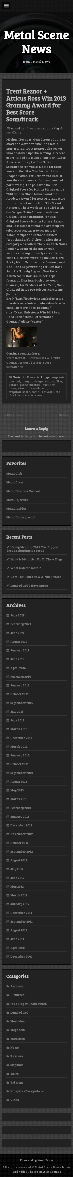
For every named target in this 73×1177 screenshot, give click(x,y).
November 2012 (21, 834)
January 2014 (20, 755)
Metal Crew (15, 482)
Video (14, 1100)
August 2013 (18, 781)
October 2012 (19, 843)
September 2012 (21, 851)
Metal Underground (20, 517)
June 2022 (17, 633)
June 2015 (17, 720)
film (58, 381)
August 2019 (18, 641)
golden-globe (18, 385)
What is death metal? (25, 568)
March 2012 (18, 895)
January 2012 (19, 904)
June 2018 (17, 659)
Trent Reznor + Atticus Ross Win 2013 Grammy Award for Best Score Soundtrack (33, 362)
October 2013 (19, 764)
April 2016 (18, 668)
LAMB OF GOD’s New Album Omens (35, 577)
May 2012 (17, 886)
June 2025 (17, 615)
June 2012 (17, 878)
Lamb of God (19, 1012)
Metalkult (12, 132)
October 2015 (19, 694)
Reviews (16, 1056)
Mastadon (17, 1021)
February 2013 (20, 808)
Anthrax (16, 986)
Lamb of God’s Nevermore (29, 585)
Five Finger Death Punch (28, 1004)
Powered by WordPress (36, 1160)
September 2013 (21, 773)
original (48, 388)
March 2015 (18, 729)
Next (63, 415)
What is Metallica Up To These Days (36, 559)
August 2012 (18, 860)
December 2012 (21, 825)
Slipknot (16, 1065)
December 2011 (21, 913)
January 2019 (20, 650)
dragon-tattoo (44, 381)
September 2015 (21, 703)
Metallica (17, 1039)
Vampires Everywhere (27, 1091)
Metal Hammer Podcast (23, 491)
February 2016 (20, 676)
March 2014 (19, 746)
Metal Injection (17, 500)
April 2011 (18, 948)
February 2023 (20, 624)
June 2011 (17, 939)
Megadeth (17, 1030)
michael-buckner (42, 385)
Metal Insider (16, 508)
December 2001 (21, 956)
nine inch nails (29, 388)
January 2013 (19, 816)
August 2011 (18, 930)
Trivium (16, 1082)
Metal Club (14, 473)
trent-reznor (34, 395)
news (12, 388)
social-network (43, 392)
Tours (14, 1074)
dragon (27, 381)
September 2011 (21, 921)
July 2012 (17, 869)
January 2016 (20, 685)
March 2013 (18, 799)
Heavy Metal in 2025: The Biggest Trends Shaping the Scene (32, 549)
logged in (32, 436)
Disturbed (17, 995)
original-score (19, 392)
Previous (14, 415)
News (31, 377)
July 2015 (17, 711)
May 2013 (17, 790)
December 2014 (21, 738)
